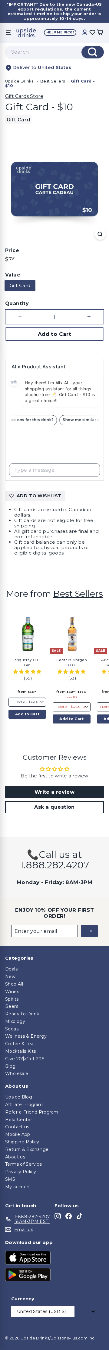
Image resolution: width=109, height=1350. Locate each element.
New (10, 976)
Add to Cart (27, 714)
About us (15, 1157)
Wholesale (16, 1073)
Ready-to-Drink (22, 1014)
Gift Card (20, 285)
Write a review (54, 792)
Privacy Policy (20, 1171)
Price (12, 250)
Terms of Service (23, 1164)
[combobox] (54, 52)
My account (18, 1186)
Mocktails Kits (20, 1051)
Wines (12, 991)
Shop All (14, 984)
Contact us (17, 1127)
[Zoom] (100, 234)
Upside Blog (18, 1097)
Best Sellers (52, 81)
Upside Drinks (19, 81)
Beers (11, 1006)
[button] (27, 671)
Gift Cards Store (24, 96)
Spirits (12, 999)
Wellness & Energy (26, 1036)
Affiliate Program (24, 1104)
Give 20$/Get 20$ (25, 1058)
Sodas (11, 1029)
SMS (10, 1179)
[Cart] (100, 33)
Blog (10, 1066)
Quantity (17, 303)
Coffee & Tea (19, 1043)
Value (12, 275)
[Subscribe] (89, 931)
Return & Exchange (26, 1149)
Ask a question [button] (54, 807)
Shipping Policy (22, 1142)
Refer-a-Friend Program (31, 1112)
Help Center (18, 1119)
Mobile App (17, 1134)
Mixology (15, 1021)
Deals (11, 969)
